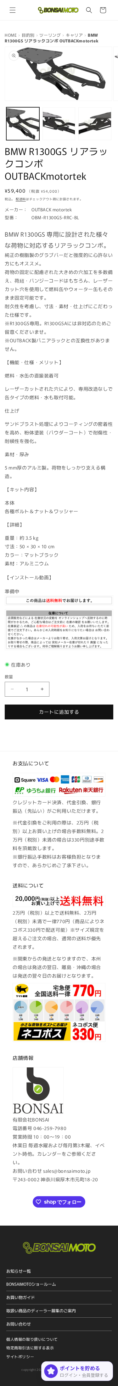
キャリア (74, 35)
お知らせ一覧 (18, 1271)
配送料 (21, 198)
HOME (11, 35)
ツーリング (50, 35)
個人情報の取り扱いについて (32, 1339)
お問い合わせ (18, 1324)
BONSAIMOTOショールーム (31, 1284)
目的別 (28, 35)
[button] (13, 10)
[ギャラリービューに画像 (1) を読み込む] (22, 123)
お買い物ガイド (20, 1297)
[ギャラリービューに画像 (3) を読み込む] (94, 123)
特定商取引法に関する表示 (30, 1347)
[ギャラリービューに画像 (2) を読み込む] (59, 123)
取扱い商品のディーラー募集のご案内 (41, 1311)
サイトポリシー (20, 1356)
